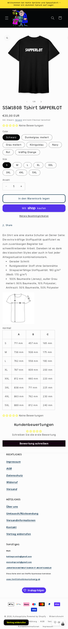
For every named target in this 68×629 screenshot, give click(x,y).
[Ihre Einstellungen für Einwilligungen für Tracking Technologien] (62, 623)
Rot (8, 152)
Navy (55, 144)
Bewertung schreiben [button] (34, 443)
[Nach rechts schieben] (41, 101)
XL (38, 165)
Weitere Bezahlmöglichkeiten (34, 216)
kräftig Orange (28, 152)
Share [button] (9, 225)
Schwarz (11, 137)
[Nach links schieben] (26, 101)
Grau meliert (14, 144)
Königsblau (37, 144)
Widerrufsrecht (56, 616)
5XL (34, 172)
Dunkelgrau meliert (37, 137)
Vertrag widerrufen (16, 622)
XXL (50, 165)
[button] (6, 18)
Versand (18, 120)
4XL (21, 172)
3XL (8, 172)
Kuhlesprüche (19, 616)
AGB (42, 621)
